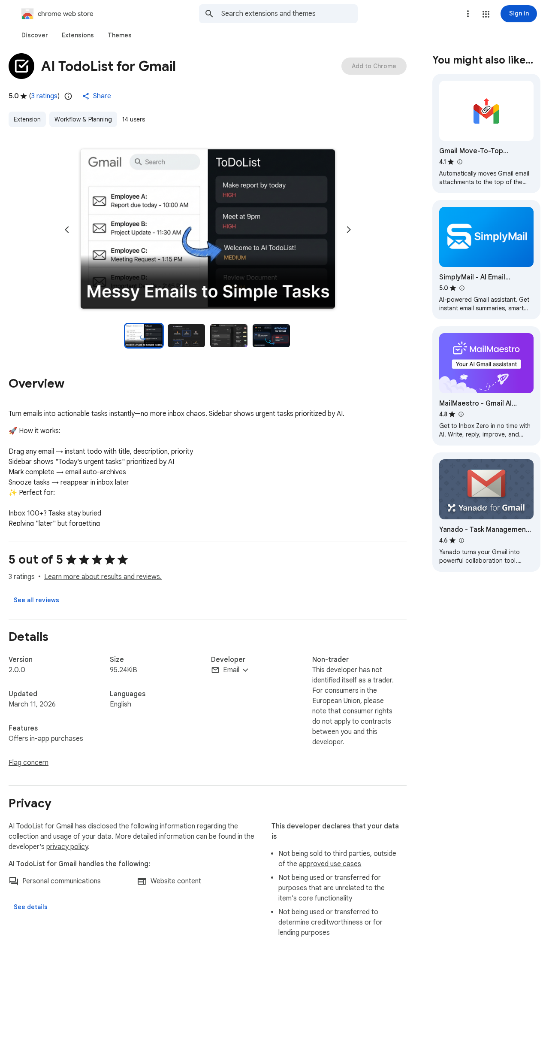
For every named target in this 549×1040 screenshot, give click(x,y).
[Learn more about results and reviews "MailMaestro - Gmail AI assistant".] (460, 414)
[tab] (35, 35)
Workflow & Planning (83, 119)
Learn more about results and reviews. (103, 577)
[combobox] (289, 14)
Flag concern (28, 762)
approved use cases (330, 864)
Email (231, 670)
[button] (486, 14)
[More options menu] (468, 13)
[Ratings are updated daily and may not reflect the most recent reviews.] (68, 96)
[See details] (31, 907)
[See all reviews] (36, 600)
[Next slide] (348, 229)
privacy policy (67, 847)
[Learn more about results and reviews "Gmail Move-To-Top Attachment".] (459, 162)
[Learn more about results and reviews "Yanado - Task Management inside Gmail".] (461, 540)
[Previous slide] (66, 229)
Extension (27, 119)
